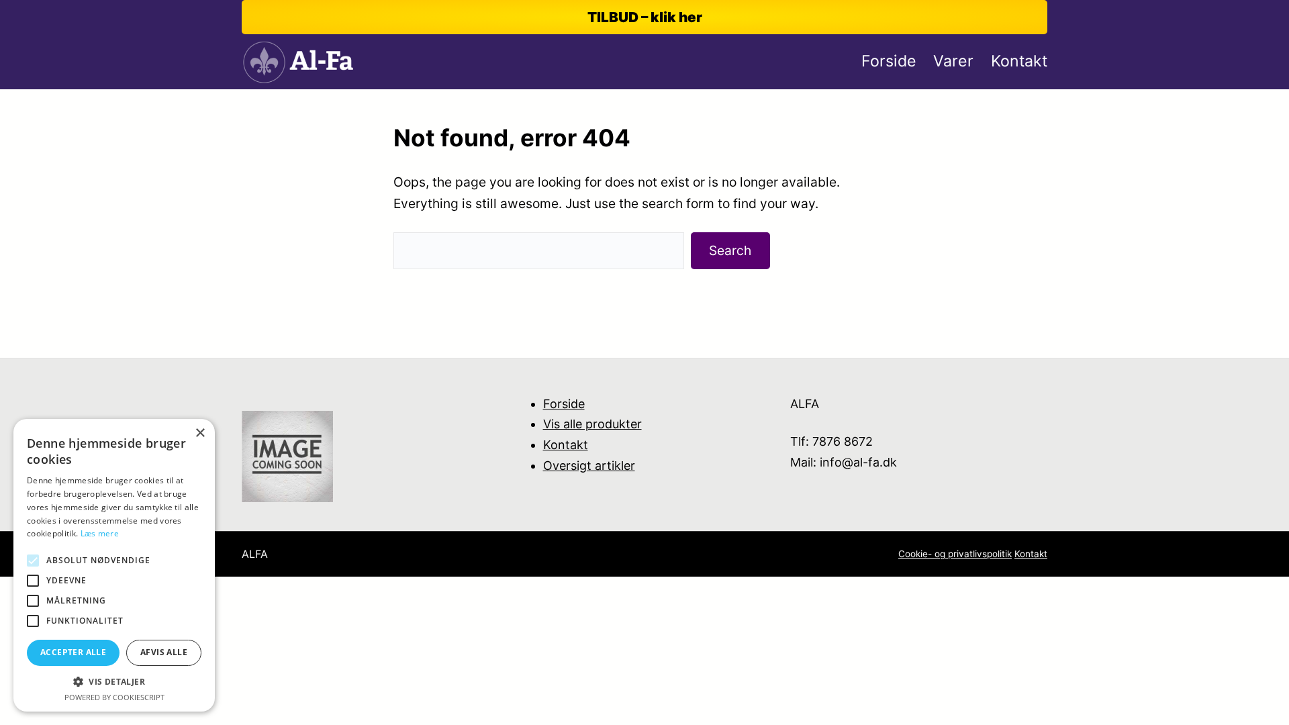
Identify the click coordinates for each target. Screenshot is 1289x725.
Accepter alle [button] (73, 652)
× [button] (200, 433)
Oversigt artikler (589, 465)
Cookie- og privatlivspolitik (955, 553)
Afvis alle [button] (163, 652)
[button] (114, 682)
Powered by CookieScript (114, 697)
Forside (564, 404)
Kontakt (565, 445)
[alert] (114, 565)
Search (730, 250)
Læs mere (100, 533)
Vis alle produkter (592, 424)
